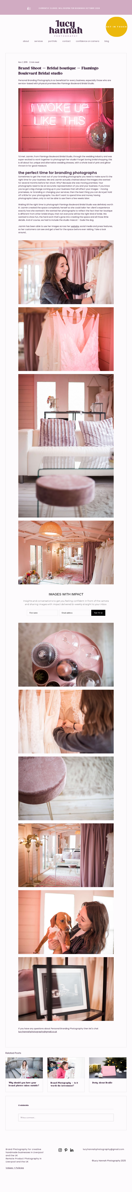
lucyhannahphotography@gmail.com (103, 1149)
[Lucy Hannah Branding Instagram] (60, 1150)
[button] (39, 41)
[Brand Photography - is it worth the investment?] (66, 1067)
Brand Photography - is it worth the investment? (64, 1084)
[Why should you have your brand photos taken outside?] (24, 1067)
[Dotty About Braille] (107, 1067)
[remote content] (66, 603)
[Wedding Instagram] (6, 1145)
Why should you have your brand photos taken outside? (24, 1084)
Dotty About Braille (102, 1083)
